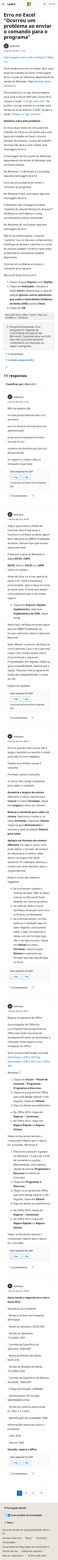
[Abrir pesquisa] (45, 4)
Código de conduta (31, 1551)
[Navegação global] (3, 4)
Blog (28, 1538)
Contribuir (41, 1538)
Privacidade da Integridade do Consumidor (24, 1546)
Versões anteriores (12, 1538)
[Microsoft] (29, 4)
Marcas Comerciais (12, 1555)
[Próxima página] (41, 1493)
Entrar (52, 3)
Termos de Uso (10, 1551)
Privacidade (8, 1542)
